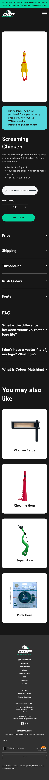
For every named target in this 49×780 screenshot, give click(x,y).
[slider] (32, 190)
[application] (20, 190)
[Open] (44, 13)
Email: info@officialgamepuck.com (25, 719)
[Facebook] (22, 724)
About (24, 670)
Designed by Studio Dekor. (32, 766)
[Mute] (26, 190)
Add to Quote (18, 218)
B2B (24, 677)
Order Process (24, 673)
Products (24, 663)
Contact (24, 684)
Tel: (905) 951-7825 (24, 716)
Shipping (24, 680)
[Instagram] (26, 724)
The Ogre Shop (24, 667)
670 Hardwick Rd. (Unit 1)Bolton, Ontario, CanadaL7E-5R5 (24, 709)
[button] (43, 35)
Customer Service (24, 694)
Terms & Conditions (24, 697)
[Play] (6, 190)
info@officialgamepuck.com (31, 5)
